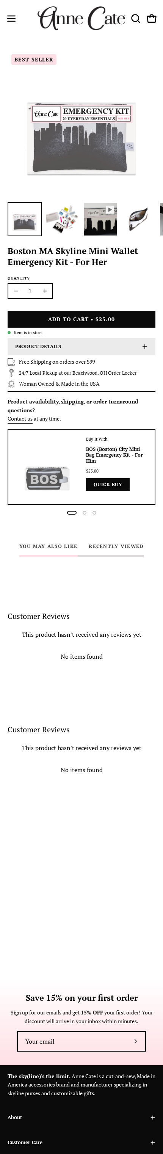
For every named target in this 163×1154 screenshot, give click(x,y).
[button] (135, 18)
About (15, 1117)
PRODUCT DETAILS (38, 346)
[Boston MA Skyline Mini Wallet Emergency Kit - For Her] (25, 219)
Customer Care (25, 1142)
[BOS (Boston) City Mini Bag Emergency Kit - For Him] (47, 466)
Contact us (20, 418)
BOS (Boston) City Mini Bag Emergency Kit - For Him (114, 455)
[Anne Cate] (82, 18)
